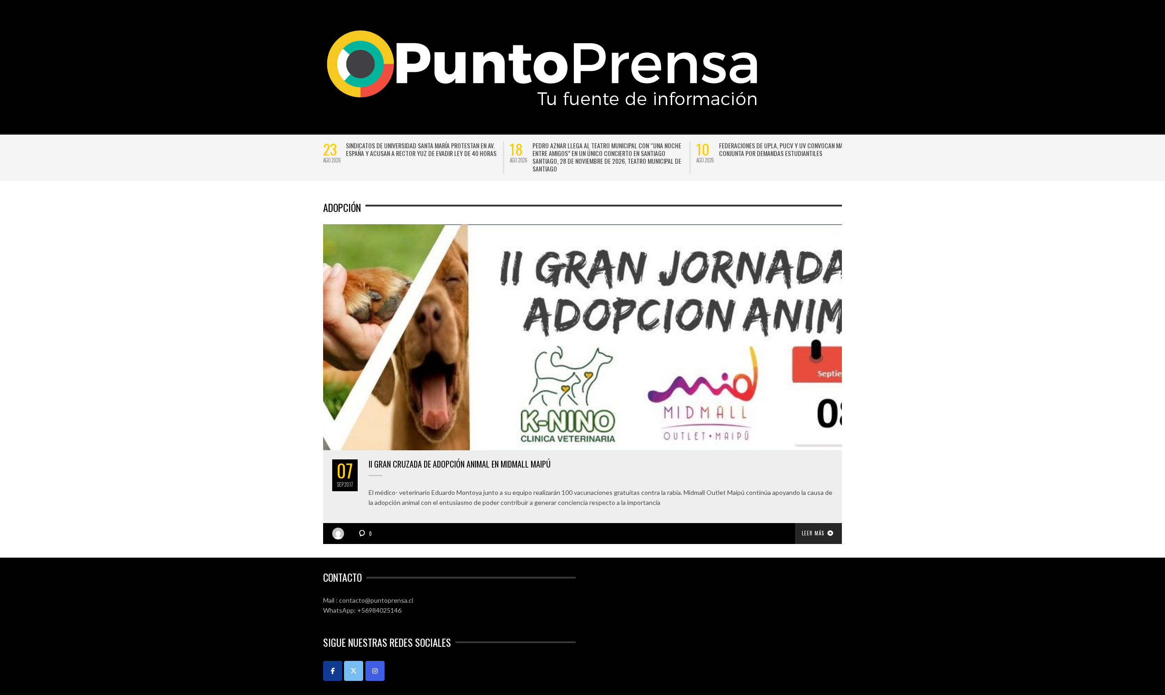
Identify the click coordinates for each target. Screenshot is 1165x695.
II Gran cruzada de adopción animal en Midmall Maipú (460, 463)
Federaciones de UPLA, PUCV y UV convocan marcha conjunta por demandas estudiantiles (453, 149)
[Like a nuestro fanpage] (332, 670)
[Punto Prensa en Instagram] (375, 670)
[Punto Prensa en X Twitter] (353, 670)
